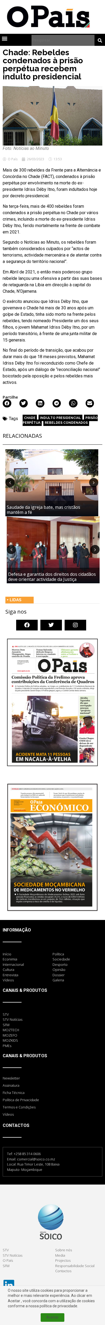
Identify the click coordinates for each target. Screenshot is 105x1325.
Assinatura (11, 1085)
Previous (10, 482)
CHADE (30, 418)
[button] (4, 38)
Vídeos (8, 1114)
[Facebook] (27, 625)
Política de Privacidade (21, 1099)
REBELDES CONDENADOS (66, 423)
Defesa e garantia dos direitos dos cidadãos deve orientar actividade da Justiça (52, 576)
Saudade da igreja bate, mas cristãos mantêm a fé (43, 509)
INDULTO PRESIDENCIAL (60, 418)
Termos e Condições (19, 1107)
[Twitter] (51, 625)
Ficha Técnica (13, 1092)
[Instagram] (75, 625)
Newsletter (11, 1078)
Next (93, 482)
